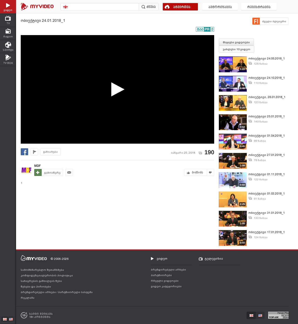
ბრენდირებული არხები (39, 292)
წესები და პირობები (36, 286)
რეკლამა (27, 297)
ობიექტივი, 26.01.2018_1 (266, 97)
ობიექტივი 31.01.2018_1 (266, 213)
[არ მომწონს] (210, 172)
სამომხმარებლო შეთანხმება (42, 269)
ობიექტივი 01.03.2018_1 (266, 193)
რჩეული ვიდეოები (165, 280)
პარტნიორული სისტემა (75, 292)
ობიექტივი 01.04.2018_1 (266, 135)
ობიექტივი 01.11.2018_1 (266, 174)
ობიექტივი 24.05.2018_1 (266, 58)
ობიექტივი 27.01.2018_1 (266, 155)
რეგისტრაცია (259, 7)
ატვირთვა (181, 7)
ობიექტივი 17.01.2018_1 (266, 232)
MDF (37, 165)
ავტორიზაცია (220, 7)
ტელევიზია (214, 258)
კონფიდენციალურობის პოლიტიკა (47, 275)
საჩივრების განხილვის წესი (41, 281)
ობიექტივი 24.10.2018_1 (266, 77)
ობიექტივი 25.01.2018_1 (266, 116)
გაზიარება (50, 151)
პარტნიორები (161, 275)
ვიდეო (162, 258)
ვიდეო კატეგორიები (166, 286)
